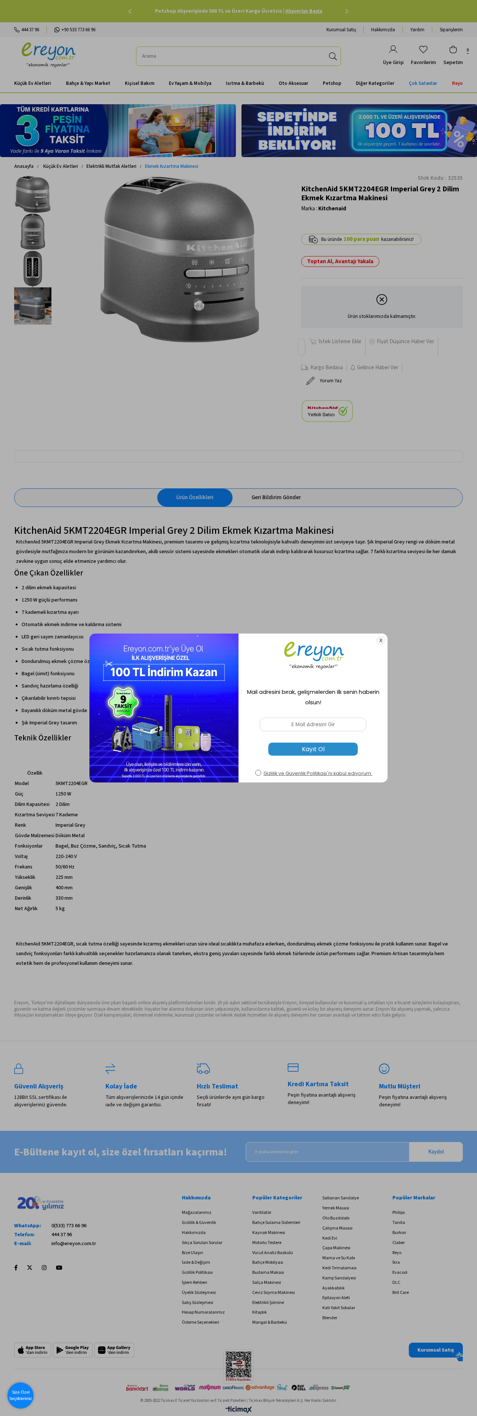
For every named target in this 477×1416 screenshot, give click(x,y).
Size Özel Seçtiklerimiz (20, 1395)
